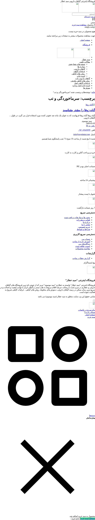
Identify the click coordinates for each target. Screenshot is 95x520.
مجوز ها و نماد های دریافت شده (77, 217)
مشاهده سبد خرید (87, 519)
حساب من (86, 239)
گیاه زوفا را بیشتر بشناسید (79, 110)
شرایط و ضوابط (83, 229)
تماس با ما (86, 225)
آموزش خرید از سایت (81, 241)
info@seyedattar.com (81, 134)
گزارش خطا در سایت (81, 258)
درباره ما (86, 222)
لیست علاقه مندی (82, 246)
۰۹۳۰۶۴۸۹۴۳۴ (84, 130)
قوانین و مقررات (83, 220)
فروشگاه (86, 45)
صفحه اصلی (85, 40)
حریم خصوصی (84, 227)
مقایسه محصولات (82, 249)
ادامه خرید (75, 519)
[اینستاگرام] (91, 273)
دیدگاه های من (84, 244)
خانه (93, 92)
